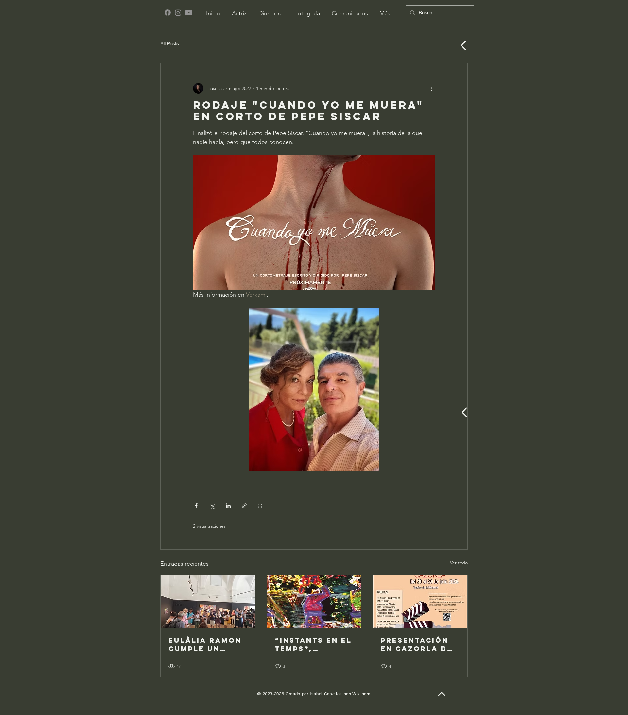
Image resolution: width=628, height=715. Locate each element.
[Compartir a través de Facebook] (196, 506)
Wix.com (361, 693)
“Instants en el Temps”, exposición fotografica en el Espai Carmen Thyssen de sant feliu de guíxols (314, 644)
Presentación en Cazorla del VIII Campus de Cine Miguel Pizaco (419, 644)
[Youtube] (188, 13)
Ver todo (459, 563)
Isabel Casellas (326, 693)
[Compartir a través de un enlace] (244, 506)
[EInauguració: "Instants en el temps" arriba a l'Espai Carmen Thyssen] (208, 601)
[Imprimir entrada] (260, 506)
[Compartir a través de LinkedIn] (228, 506)
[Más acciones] (431, 88)
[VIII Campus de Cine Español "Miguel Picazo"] (420, 601)
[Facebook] (168, 13)
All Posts (169, 43)
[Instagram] (178, 13)
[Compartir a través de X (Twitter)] (212, 506)
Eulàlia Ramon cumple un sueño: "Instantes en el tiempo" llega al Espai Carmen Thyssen (205, 644)
